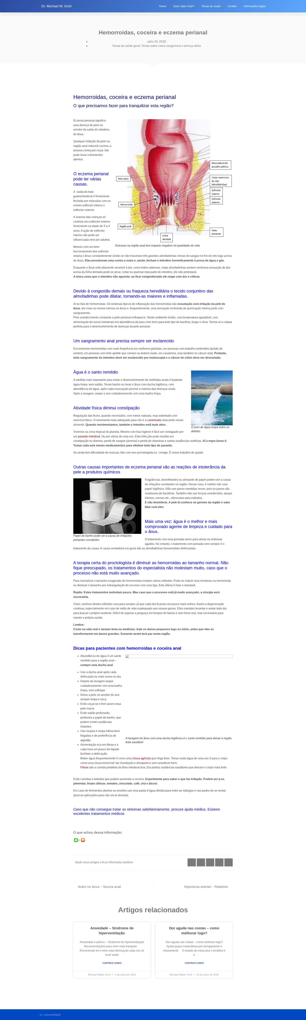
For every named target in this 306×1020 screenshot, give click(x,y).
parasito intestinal (89, 436)
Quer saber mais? (183, 6)
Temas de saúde (210, 6)
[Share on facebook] (201, 862)
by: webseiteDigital (50, 1014)
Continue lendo (111, 963)
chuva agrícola (141, 758)
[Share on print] (228, 862)
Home (162, 6)
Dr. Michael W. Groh (56, 6)
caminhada (154, 420)
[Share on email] (219, 862)
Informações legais (255, 6)
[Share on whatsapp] (192, 862)
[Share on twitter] (210, 862)
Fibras (84, 767)
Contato (232, 6)
